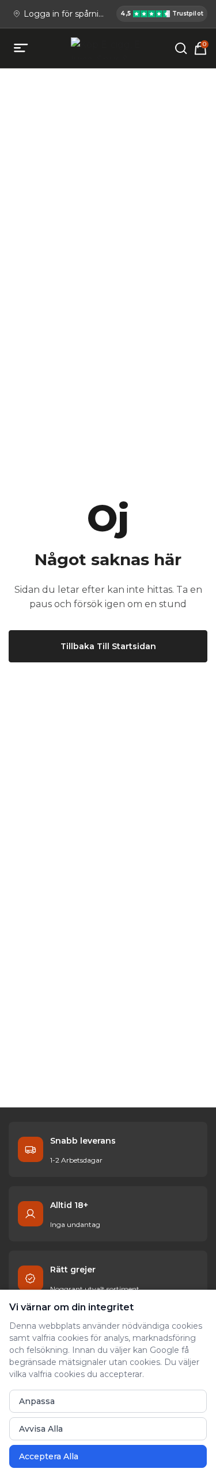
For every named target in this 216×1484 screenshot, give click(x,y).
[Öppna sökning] (181, 48)
